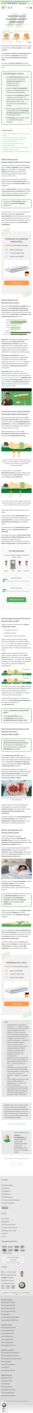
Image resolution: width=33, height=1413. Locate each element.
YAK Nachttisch (6, 1191)
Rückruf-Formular (9, 1283)
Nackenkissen (5, 1384)
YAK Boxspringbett (7, 1185)
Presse (3, 1237)
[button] (27, 7)
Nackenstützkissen (7, 1387)
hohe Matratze (5, 643)
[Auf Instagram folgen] (8, 1287)
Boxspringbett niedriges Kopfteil (11, 1359)
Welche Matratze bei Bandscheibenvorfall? (14, 138)
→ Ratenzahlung (6, 1253)
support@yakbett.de (10, 1275)
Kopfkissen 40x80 (6, 1378)
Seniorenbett (5, 1368)
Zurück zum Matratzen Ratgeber (16, 1124)
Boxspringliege (6, 1362)
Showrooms (5, 1219)
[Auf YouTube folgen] (13, 1287)
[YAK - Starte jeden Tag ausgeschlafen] (6, 7)
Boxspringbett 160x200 (8, 1308)
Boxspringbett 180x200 (8, 1305)
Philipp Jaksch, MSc (22, 25)
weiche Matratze (17, 431)
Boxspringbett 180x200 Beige (10, 1317)
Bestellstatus (5, 1222)
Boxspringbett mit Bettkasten (10, 1353)
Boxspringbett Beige (7, 1331)
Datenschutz (13, 1293)
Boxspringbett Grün (7, 1336)
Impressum (6, 1293)
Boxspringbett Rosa (7, 1342)
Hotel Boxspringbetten (8, 1370)
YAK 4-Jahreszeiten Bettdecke (10, 1200)
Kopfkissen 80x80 (6, 1381)
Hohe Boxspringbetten (8, 1365)
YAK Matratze (5, 1188)
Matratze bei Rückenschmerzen (12, 377)
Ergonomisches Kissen (8, 1396)
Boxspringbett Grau (7, 1339)
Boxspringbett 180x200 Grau (10, 1320)
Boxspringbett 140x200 (8, 1311)
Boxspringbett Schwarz (8, 1345)
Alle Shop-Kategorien (7, 1203)
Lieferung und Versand (8, 1225)
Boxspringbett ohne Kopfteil (10, 1356)
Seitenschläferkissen (7, 1393)
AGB (19, 1293)
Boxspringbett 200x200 (8, 1302)
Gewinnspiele (26, 1293)
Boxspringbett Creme (7, 1333)
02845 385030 (9, 1278)
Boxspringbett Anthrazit (8, 1328)
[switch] (4, 1411)
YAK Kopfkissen (6, 1194)
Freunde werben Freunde (9, 1228)
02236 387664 (9, 1281)
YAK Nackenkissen (7, 1197)
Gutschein (4, 1234)
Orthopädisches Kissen (8, 1390)
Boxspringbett (5, 1314)
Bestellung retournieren (8, 1231)
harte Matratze (14, 470)
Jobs (16, 1294)
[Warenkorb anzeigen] (31, 8)
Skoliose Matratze (19, 361)
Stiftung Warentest (16, 212)
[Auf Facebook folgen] (3, 1287)
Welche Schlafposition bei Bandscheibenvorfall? (16, 151)
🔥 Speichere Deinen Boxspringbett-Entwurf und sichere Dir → (15, 2)
